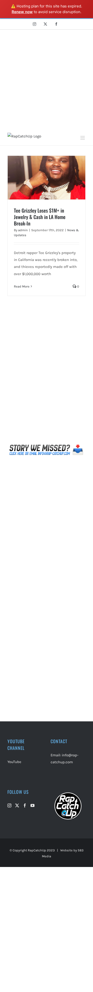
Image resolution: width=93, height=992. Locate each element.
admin (23, 230)
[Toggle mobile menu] (83, 137)
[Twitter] (17, 805)
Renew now (22, 11)
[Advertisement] (46, 78)
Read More (22, 286)
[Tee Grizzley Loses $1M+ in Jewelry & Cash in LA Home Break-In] (46, 177)
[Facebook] (25, 805)
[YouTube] (32, 805)
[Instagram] (9, 805)
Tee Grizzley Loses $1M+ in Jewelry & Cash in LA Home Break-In (39, 217)
